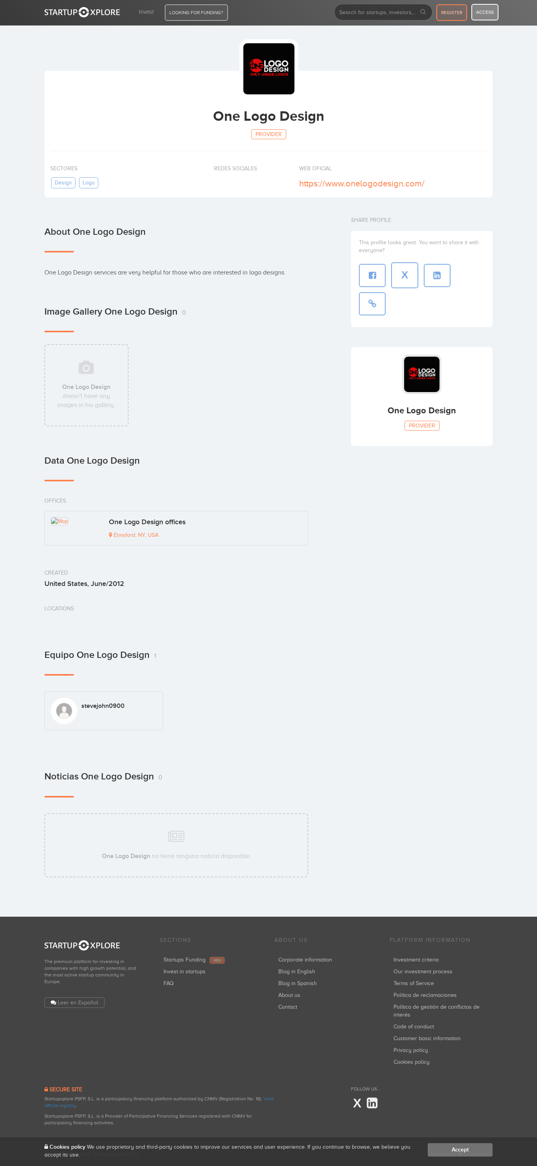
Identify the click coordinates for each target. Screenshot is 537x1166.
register (451, 12)
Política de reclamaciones (425, 995)
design (63, 183)
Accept (460, 1149)
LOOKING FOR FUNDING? (196, 12)
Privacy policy (411, 1050)
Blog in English (296, 971)
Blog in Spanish (297, 983)
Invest (146, 12)
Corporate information (305, 960)
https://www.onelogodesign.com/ (362, 183)
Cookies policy (412, 1062)
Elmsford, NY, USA (135, 535)
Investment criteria (416, 960)
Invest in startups (185, 971)
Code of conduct (414, 1027)
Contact (287, 1007)
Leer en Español (78, 1003)
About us (289, 995)
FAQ (169, 983)
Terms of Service (414, 983)
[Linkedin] (372, 1103)
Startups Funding (192, 960)
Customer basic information (427, 1038)
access (485, 12)
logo (89, 183)
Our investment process (423, 971)
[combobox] (383, 12)
